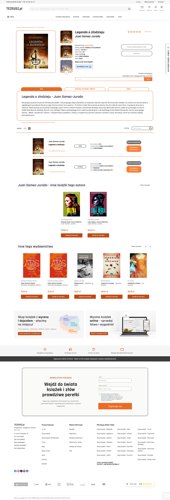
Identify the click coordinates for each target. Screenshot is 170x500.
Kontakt (161, 2)
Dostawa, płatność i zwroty (85, 89)
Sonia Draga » (89, 45)
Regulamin (72, 433)
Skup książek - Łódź (123, 429)
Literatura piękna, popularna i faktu (25, 27)
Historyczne (41, 27)
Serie (120, 17)
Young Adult (110, 17)
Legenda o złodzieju (57, 144)
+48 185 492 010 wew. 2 (111, 464)
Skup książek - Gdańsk (104, 438)
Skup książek (46, 433)
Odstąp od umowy (75, 446)
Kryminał (76, 17)
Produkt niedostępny (133, 142)
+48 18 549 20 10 (28, 2)
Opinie (129, 89)
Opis (41, 89)
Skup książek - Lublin (104, 455)
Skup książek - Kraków (104, 451)
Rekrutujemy (149, 2)
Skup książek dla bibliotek (50, 438)
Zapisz (148, 79)
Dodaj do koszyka (72, 235)
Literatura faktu (98, 17)
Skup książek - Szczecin (125, 455)
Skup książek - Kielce (103, 446)
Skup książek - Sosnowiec (125, 451)
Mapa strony (46, 451)
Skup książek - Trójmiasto (146, 433)
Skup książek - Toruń (144, 429)
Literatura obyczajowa (63, 17)
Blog (43, 446)
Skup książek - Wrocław (145, 455)
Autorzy (44, 459)
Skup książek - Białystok (104, 429)
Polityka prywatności (76, 438)
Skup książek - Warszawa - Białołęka (146, 443)
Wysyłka (71, 429)
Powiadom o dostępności (133, 149)
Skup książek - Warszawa (146, 438)
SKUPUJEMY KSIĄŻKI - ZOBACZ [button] (168, 61)
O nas (138, 2)
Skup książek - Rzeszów (125, 446)
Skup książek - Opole (124, 438)
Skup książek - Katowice (104, 442)
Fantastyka (86, 17)
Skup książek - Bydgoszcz (105, 433)
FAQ (70, 451)
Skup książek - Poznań (124, 442)
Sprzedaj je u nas (82, 66)
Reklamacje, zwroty (75, 442)
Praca (43, 442)
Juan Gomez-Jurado (87, 36)
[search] (129, 9)
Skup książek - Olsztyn (124, 433)
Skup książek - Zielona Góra (147, 459)
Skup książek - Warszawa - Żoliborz (146, 450)
